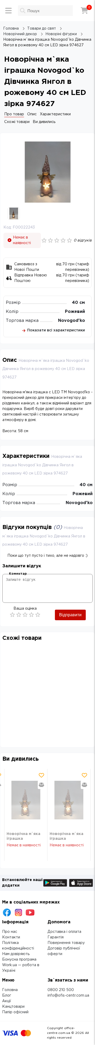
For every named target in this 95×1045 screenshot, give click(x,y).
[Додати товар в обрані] (41, 775)
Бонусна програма (19, 959)
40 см (78, 303)
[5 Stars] (38, 615)
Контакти (11, 937)
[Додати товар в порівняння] (41, 785)
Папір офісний (15, 1012)
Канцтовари (13, 1006)
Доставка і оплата (64, 931)
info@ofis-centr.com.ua (68, 995)
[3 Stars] (25, 615)
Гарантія (56, 937)
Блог (6, 995)
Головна (10, 990)
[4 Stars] (31, 615)
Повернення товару (66, 942)
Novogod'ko (71, 321)
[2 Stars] (19, 615)
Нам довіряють (16, 954)
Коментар (18, 573)
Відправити (70, 615)
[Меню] (8, 10)
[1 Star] (12, 615)
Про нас (9, 931)
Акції (6, 1001)
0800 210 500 (61, 990)
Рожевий (75, 312)
